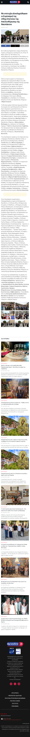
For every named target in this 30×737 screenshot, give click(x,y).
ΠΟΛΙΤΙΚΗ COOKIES (15, 701)
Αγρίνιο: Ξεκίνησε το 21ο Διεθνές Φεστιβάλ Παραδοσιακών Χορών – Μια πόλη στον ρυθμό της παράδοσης (13, 367)
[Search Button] (28, 2)
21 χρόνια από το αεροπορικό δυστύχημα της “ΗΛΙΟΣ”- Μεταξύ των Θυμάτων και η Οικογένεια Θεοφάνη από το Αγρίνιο (14, 620)
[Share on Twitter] (15, 46)
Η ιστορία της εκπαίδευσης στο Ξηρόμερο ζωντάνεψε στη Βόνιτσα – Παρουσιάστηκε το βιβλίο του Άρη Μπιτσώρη (14, 546)
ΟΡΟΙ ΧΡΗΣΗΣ (15, 693)
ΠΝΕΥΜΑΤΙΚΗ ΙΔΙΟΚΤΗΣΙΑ (15, 695)
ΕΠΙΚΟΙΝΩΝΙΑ (15, 706)
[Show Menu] (1, 2)
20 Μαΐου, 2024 (4, 27)
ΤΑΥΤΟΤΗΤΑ (15, 703)
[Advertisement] (15, 8)
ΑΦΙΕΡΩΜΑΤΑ (4, 363)
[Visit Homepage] (14, 2)
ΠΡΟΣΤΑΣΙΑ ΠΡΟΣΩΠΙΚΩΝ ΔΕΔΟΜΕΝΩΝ (15, 698)
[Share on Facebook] (5, 46)
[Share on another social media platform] (24, 46)
